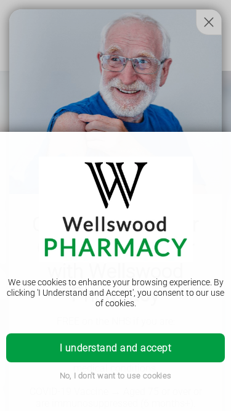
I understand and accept (115, 348)
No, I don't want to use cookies (116, 375)
